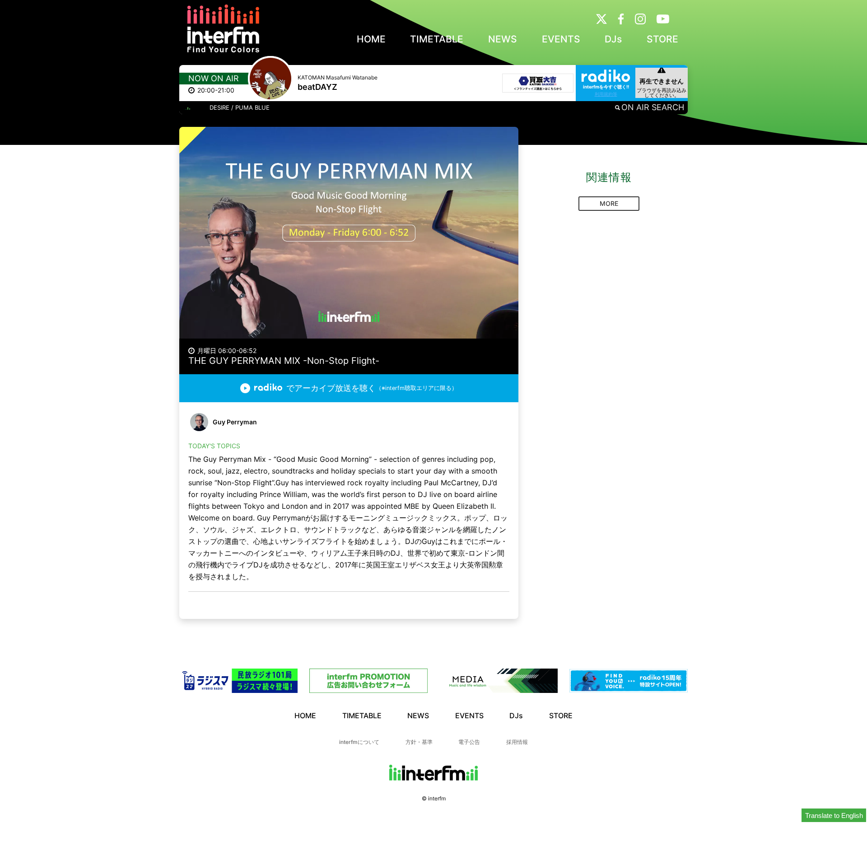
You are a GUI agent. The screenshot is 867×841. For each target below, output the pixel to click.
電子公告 (469, 742)
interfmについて (359, 742)
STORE (662, 39)
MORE (609, 203)
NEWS (502, 39)
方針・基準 (419, 742)
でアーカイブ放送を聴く (371, 388)
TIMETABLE (436, 39)
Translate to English (834, 815)
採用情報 (517, 742)
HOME (371, 39)
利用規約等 (606, 94)
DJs (613, 39)
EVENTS (561, 39)
